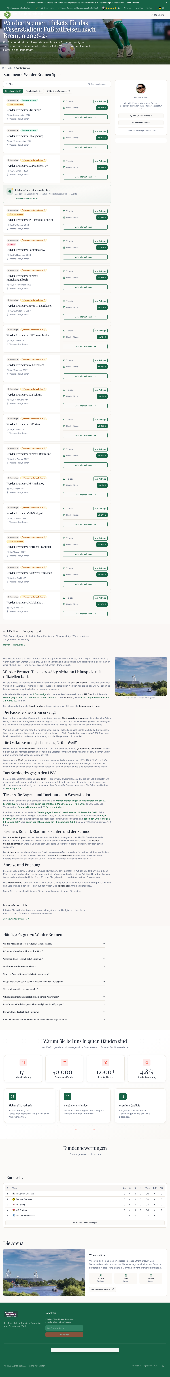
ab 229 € (102, 138)
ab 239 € (102, 217)
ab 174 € (102, 337)
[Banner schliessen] (166, 2)
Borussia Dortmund (27, 807)
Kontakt (149, 8)
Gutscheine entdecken (25, 198)
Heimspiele (14, 91)
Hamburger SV (13, 788)
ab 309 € (102, 604)
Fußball (10, 68)
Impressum (147, 1366)
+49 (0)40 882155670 (142, 115)
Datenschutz (136, 1366)
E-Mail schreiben (142, 122)
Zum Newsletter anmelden (15, 919)
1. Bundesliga (39, 694)
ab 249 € (102, 544)
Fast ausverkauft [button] (16, 104)
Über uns (127, 8)
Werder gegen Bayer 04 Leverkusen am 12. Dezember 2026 (67, 812)
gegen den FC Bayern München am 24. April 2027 (60, 804)
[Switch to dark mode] (163, 1365)
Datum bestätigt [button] (30, 100)
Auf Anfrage (100, 101)
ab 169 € (102, 366)
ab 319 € (102, 307)
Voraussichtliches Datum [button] (33, 160)
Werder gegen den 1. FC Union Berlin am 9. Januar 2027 (31, 697)
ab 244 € (102, 107)
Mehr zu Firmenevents (13, 645)
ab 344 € (102, 247)
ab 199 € (102, 167)
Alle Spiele (35, 91)
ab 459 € (102, 574)
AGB (155, 1366)
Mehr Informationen (83, 117)
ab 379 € (102, 455)
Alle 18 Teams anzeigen (86, 1222)
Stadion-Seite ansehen (101, 1289)
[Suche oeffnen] (119, 8)
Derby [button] (12, 244)
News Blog (139, 8)
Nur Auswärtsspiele (60, 91)
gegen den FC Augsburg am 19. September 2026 (50, 822)
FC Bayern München (52, 807)
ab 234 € (102, 277)
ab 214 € (102, 515)
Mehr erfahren (132, 2)
